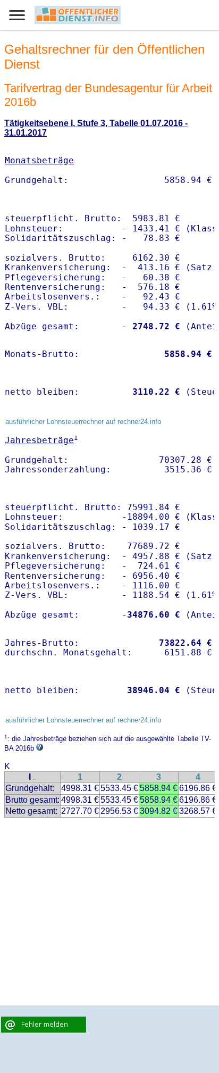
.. (34, 778)
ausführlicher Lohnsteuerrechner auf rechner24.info (83, 422)
